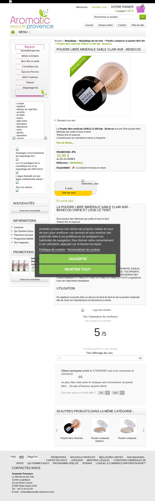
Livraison (18, 227)
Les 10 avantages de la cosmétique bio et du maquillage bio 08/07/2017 (29, 166)
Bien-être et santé (30, 61)
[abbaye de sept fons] (30, 109)
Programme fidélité (23, 238)
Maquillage (70, 41)
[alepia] (30, 118)
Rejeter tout (77, 269)
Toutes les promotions (30, 279)
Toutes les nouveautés (29, 210)
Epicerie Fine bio (30, 72)
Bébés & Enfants (30, 56)
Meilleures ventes (111, 457)
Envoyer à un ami (66, 120)
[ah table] (30, 115)
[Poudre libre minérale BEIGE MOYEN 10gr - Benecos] (72, 426)
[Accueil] (13, 32)
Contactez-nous (56, 460)
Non (118, 392)
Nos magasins (21, 242)
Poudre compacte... (128, 438)
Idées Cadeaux (30, 77)
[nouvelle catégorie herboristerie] (27, 1)
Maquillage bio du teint (91, 41)
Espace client (105, 25)
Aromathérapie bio (30, 50)
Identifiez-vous (99, 7)
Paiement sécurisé (23, 235)
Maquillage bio (30, 87)
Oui (103, 392)
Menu (23, 32)
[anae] (30, 129)
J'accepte (77, 259)
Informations (24, 220)
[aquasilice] (30, 135)
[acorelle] (30, 112)
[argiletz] (30, 138)
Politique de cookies (52, 249)
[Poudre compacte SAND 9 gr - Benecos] (100, 426)
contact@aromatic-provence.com (37, 492)
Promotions (23, 252)
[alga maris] (30, 121)
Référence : (63, 163)
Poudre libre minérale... (72, 438)
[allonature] (30, 124)
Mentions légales (98, 460)
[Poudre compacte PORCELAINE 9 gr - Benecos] (127, 426)
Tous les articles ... (25, 187)
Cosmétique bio (30, 66)
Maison (30, 82)
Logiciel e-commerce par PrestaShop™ (121, 463)
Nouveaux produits (82, 457)
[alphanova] (30, 126)
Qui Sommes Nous (23, 231)
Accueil (58, 41)
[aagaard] (30, 106)
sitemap (87, 463)
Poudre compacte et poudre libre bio (125, 41)
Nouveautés (24, 203)
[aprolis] (30, 132)
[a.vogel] (30, 103)
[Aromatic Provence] (31, 19)
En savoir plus (65, 200)
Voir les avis (69, 192)
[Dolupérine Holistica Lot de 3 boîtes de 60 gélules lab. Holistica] (20, 266)
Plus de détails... (65, 143)
